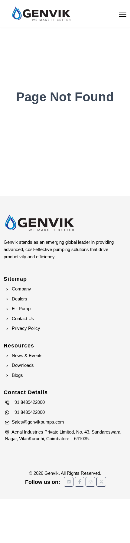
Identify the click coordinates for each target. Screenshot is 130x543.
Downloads (22, 365)
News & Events (27, 355)
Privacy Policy (25, 328)
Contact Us (22, 318)
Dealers (19, 298)
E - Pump (21, 308)
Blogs (17, 375)
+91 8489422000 (28, 402)
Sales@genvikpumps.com (37, 421)
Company (21, 288)
